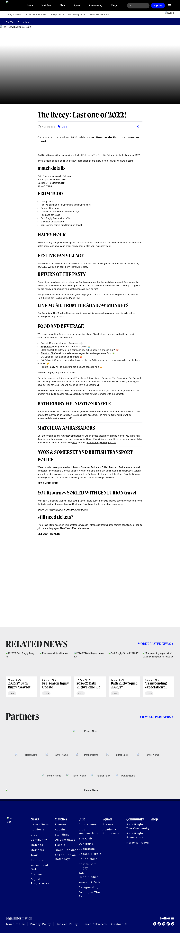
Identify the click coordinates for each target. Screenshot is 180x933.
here (74, 442)
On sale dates (65, 839)
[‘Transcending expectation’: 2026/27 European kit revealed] (158, 674)
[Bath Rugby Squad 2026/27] (124, 674)
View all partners (155, 717)
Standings (62, 834)
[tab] (30, 5)
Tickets (60, 844)
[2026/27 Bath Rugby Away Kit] (21, 674)
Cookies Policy (67, 924)
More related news (154, 644)
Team (35, 855)
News (10, 21)
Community (39, 839)
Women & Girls (90, 882)
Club (26, 21)
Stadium (37, 874)
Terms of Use (15, 924)
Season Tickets (90, 853)
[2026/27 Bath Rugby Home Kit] (90, 674)
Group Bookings (67, 849)
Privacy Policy (40, 924)
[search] (130, 5)
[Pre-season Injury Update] (55, 674)
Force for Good (137, 842)
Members (37, 849)
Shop (154, 819)
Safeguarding (89, 887)
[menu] (169, 5)
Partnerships (88, 858)
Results (60, 829)
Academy (37, 829)
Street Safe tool (125, 474)
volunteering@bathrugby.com (101, 442)
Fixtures (61, 824)
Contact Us (119, 924)
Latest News (40, 824)
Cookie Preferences (95, 924)
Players (108, 824)
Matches (37, 844)
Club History (88, 824)
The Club (85, 838)
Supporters (87, 848)
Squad (107, 819)
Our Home (86, 843)
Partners (37, 860)
